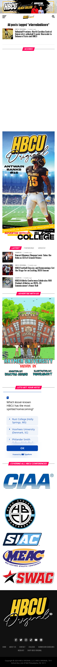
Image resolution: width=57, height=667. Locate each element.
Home (4, 647)
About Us (12, 647)
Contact (22, 647)
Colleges (32, 647)
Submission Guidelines (46, 647)
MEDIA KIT (21, 650)
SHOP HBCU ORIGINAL (34, 650)
